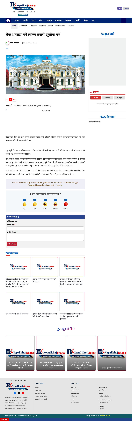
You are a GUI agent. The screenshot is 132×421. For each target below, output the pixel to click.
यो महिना (119, 98)
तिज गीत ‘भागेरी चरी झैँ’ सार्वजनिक (17, 313)
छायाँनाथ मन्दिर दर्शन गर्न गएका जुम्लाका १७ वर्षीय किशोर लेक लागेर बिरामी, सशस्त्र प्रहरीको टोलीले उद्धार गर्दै (71, 283)
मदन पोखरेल (102, 390)
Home (37, 387)
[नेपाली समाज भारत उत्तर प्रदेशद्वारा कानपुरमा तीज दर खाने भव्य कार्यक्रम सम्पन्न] (50, 353)
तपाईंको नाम (11, 225)
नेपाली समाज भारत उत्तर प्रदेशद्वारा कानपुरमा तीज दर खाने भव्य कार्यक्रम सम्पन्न (51, 365)
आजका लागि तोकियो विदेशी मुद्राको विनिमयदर (44, 280)
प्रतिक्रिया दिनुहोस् (11, 244)
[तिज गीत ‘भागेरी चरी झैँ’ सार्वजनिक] (18, 301)
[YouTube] (23, 393)
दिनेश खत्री (74, 396)
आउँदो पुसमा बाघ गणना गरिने (112, 367)
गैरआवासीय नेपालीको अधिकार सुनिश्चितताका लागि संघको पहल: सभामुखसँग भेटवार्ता (81, 365)
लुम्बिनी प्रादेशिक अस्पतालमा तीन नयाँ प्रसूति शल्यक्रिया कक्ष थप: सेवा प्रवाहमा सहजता (20, 365)
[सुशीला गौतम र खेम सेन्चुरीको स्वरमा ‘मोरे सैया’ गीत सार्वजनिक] (45, 301)
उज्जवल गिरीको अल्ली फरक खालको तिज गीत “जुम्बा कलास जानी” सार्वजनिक (71, 316)
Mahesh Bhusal (105, 416)
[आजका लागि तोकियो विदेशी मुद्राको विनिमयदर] (45, 266)
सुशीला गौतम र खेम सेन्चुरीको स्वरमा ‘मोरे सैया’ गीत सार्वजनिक (45, 315)
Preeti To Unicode (41, 396)
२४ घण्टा (95, 98)
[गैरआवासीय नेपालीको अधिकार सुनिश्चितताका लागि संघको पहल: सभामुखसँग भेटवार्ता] (81, 353)
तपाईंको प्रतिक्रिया (12, 232)
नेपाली (120, 8)
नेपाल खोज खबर (14, 43)
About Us (38, 390)
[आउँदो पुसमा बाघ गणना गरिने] (112, 353)
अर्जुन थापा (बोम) (75, 402)
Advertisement (40, 393)
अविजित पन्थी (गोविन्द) (105, 396)
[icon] (8, 21)
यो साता (108, 98)
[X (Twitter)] (19, 393)
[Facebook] (15, 393)
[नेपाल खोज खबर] (8, 43)
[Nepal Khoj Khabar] (23, 6)
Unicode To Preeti (41, 399)
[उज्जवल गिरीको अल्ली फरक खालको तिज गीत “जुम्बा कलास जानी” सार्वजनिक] (72, 301)
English (127, 8)
